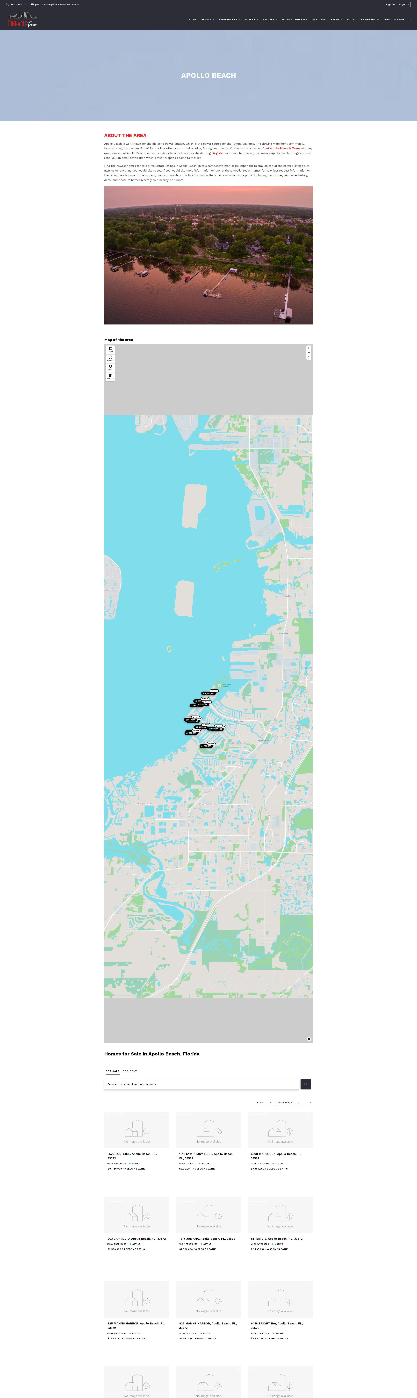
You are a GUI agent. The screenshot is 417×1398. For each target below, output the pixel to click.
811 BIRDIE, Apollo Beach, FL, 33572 (277, 1233)
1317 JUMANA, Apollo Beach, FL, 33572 (207, 1233)
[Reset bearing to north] (308, 357)
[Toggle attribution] (309, 1039)
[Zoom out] (308, 352)
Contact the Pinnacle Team (281, 148)
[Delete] (110, 376)
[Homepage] (22, 19)
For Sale (113, 1071)
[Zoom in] (308, 347)
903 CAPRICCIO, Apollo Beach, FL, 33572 (137, 1233)
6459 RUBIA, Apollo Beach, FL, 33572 (277, 1393)
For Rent (130, 1071)
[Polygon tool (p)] (110, 349)
